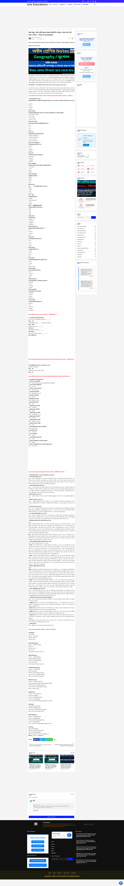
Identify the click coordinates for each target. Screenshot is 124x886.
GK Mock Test (86, 241)
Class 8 (35, 735)
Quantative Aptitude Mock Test (86, 248)
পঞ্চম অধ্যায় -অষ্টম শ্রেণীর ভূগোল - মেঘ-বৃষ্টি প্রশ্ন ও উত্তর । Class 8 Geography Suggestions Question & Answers (67, 766)
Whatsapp (50, 739)
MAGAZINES (85, 4)
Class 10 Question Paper (86, 226)
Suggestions (62, 4)
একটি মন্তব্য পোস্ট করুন (52, 816)
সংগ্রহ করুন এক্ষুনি (86, 44)
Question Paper (77, 4)
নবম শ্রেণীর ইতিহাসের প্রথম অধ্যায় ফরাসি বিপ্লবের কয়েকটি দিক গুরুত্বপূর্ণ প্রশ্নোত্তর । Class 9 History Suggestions (90, 200)
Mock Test (55, 4)
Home (50, 4)
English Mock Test (86, 239)
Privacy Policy (40, 1)
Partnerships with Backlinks (37, 860)
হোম (29, 29)
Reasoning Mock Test (86, 252)
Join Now (86, 145)
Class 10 (53, 844)
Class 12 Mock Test (86, 228)
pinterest (82, 172)
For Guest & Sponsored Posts (38, 865)
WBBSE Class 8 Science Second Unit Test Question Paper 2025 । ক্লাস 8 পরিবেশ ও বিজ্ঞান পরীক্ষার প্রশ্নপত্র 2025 (35, 766)
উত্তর (35, 810)
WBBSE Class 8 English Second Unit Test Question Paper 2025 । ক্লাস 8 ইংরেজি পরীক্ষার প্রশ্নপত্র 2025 (51, 766)
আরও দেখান (72, 752)
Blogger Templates (70, 877)
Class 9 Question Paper (86, 232)
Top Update (70, 4)
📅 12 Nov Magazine (38, 841)
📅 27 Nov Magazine (38, 850)
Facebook (37, 739)
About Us (29, 1)
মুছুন (37, 810)
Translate (87, 157)
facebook (82, 165)
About (54, 873)
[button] (94, 4)
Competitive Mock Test (86, 237)
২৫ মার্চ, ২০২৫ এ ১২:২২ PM (36, 801)
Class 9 (52, 850)
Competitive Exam (86, 235)
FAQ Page (46, 1)
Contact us (34, 1)
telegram (92, 172)
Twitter (43, 739)
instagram (83, 168)
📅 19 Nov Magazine (38, 846)
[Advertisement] (62, 17)
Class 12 (53, 846)
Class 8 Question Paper (86, 230)
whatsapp (92, 165)
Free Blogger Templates (54, 877)
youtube (92, 168)
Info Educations (37, 4)
